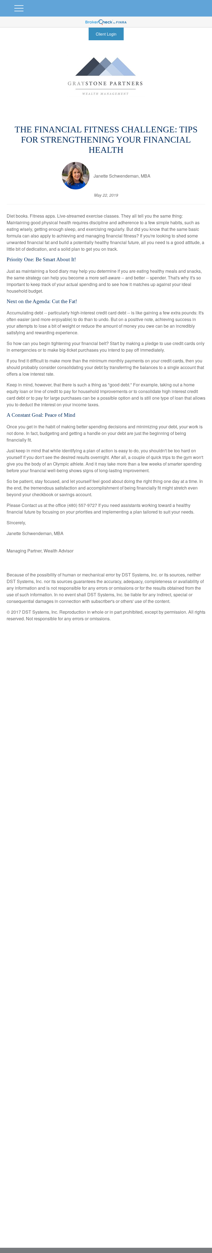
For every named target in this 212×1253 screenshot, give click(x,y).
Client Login (106, 34)
